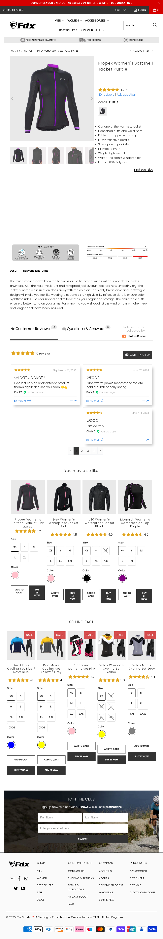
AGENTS (104, 878)
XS (102, 185)
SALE (40, 892)
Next (148, 50)
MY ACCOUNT (138, 871)
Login (142, 10)
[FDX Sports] (22, 25)
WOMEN (42, 878)
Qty (100, 213)
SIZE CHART (137, 878)
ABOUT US (105, 871)
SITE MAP (135, 885)
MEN (39, 871)
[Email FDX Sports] (12, 878)
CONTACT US (76, 871)
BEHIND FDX (106, 900)
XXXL (143, 714)
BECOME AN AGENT (111, 885)
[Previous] (13, 98)
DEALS (41, 900)
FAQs (71, 904)
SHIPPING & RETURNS (81, 878)
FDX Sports (23, 917)
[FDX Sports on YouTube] (23, 888)
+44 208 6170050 (12, 10)
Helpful (21, 400)
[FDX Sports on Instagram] (26, 878)
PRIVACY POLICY (78, 897)
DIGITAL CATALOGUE (142, 892)
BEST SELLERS (45, 885)
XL (140, 185)
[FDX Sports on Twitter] (16, 888)
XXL (70, 561)
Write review (139, 355)
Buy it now (140, 231)
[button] (59, 21)
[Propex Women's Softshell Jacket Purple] (102, 111)
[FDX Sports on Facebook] (19, 878)
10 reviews (106, 94)
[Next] (91, 98)
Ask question (126, 94)
